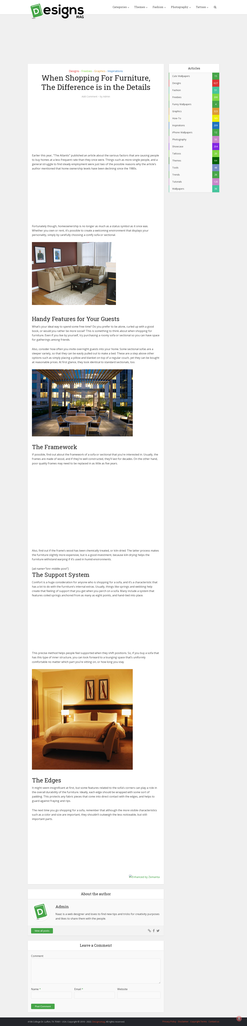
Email (78, 989)
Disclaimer (183, 1021)
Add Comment (89, 96)
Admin (106, 96)
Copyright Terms (198, 1021)
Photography (179, 7)
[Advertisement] (123, 37)
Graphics (99, 71)
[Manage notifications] (239, 1018)
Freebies (86, 71)
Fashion (158, 7)
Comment (37, 956)
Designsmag (98, 1021)
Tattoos (201, 7)
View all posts (42, 930)
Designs (74, 71)
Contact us (214, 1021)
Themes (139, 7)
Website (122, 989)
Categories (120, 7)
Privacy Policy (169, 1021)
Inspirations (115, 71)
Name (36, 989)
